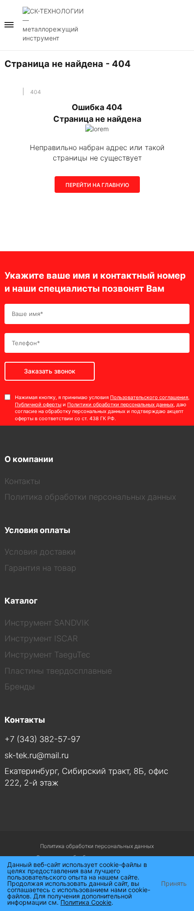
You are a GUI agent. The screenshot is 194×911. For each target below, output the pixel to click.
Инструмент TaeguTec (47, 654)
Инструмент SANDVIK (47, 622)
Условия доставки (40, 551)
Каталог (21, 600)
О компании (29, 459)
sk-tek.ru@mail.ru (37, 755)
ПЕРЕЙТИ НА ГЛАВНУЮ (97, 185)
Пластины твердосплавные (58, 670)
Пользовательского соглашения (149, 397)
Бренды (20, 686)
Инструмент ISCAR (41, 638)
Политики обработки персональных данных (120, 404)
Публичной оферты (38, 404)
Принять (174, 883)
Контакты (22, 481)
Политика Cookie (85, 902)
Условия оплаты (37, 530)
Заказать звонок (186, 24)
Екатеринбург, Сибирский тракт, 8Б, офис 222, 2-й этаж (86, 776)
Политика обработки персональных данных (90, 497)
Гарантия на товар (40, 568)
